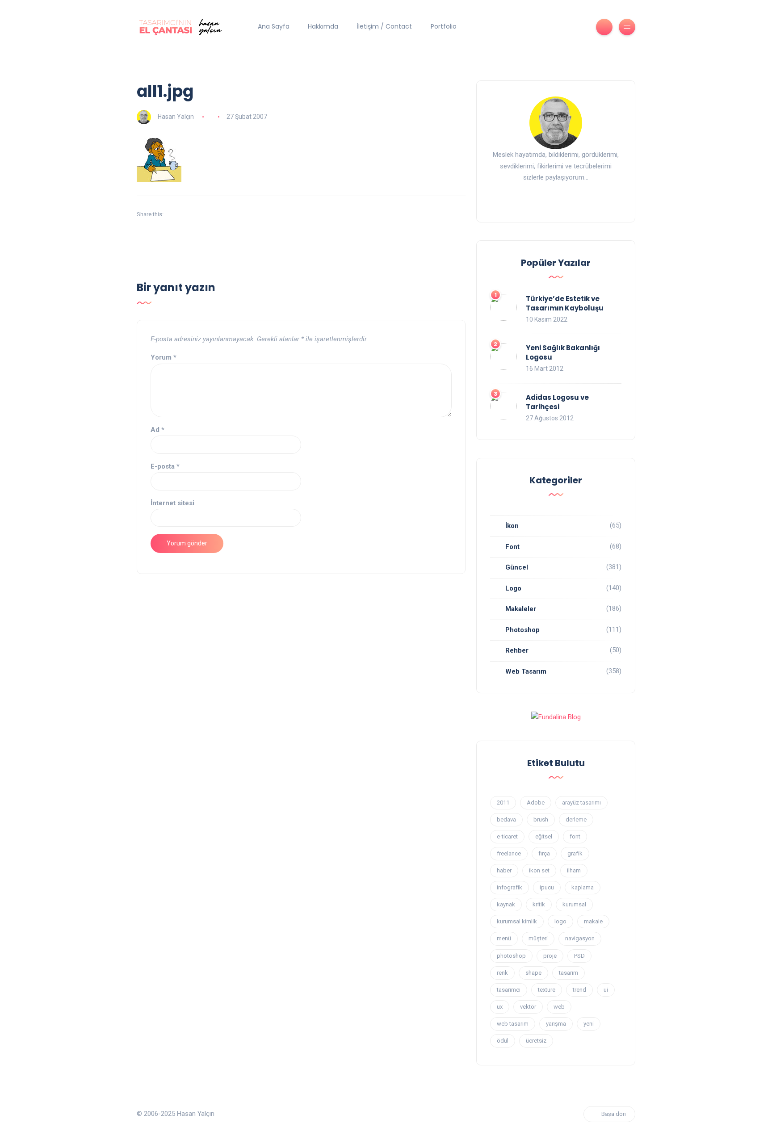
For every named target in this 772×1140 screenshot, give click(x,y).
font (575, 836)
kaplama (582, 887)
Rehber (517, 650)
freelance (509, 853)
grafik (575, 853)
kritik (539, 904)
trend (579, 989)
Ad (157, 430)
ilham (574, 870)
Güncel (516, 567)
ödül (502, 1040)
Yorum (163, 357)
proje (550, 955)
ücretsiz (536, 1040)
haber (504, 870)
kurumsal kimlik (517, 921)
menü (504, 938)
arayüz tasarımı (581, 802)
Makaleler (520, 609)
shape (533, 972)
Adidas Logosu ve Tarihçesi (557, 402)
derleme (576, 819)
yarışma (556, 1023)
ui (606, 989)
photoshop (511, 955)
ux (500, 1006)
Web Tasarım (525, 671)
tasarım (568, 972)
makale (593, 921)
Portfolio (444, 26)
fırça (544, 853)
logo (560, 921)
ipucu (547, 887)
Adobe (536, 802)
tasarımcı (508, 989)
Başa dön (613, 1114)
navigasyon (580, 938)
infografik (509, 887)
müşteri (538, 938)
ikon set (539, 870)
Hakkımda (323, 26)
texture (546, 989)
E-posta (165, 466)
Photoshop (522, 630)
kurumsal (574, 904)
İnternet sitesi (172, 503)
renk (502, 972)
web (559, 1006)
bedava (506, 819)
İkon (512, 526)
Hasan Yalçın (176, 116)
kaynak (506, 904)
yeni (588, 1023)
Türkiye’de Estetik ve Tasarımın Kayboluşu (565, 303)
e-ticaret (507, 836)
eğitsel (543, 836)
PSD (579, 955)
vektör (528, 1006)
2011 (503, 802)
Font (512, 547)
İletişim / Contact (384, 26)
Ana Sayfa (274, 26)
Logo (513, 588)
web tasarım (513, 1023)
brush (540, 819)
